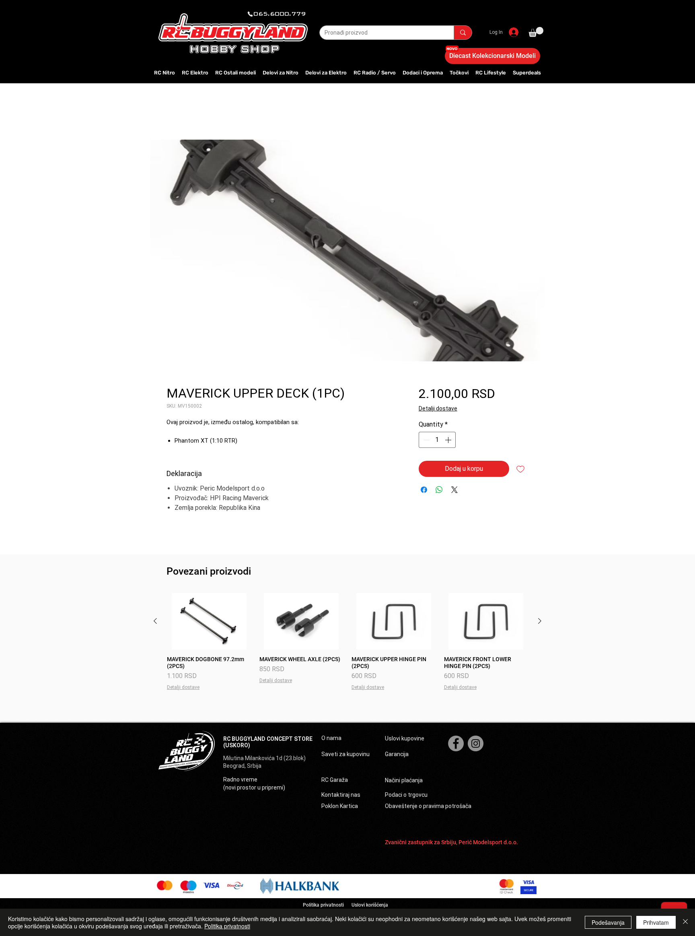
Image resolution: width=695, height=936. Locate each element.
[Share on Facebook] (424, 490)
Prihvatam (656, 922)
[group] (347, 642)
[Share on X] (454, 490)
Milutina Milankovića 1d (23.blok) (265, 758)
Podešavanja (608, 922)
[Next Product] (540, 621)
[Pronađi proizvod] (463, 32)
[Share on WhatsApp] (439, 490)
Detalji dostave (438, 408)
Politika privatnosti (227, 926)
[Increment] (448, 439)
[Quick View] (209, 621)
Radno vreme (240, 779)
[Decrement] (425, 439)
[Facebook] (456, 743)
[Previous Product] (155, 621)
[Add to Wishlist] (520, 469)
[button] (535, 32)
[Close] (685, 922)
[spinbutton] (437, 439)
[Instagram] (475, 743)
